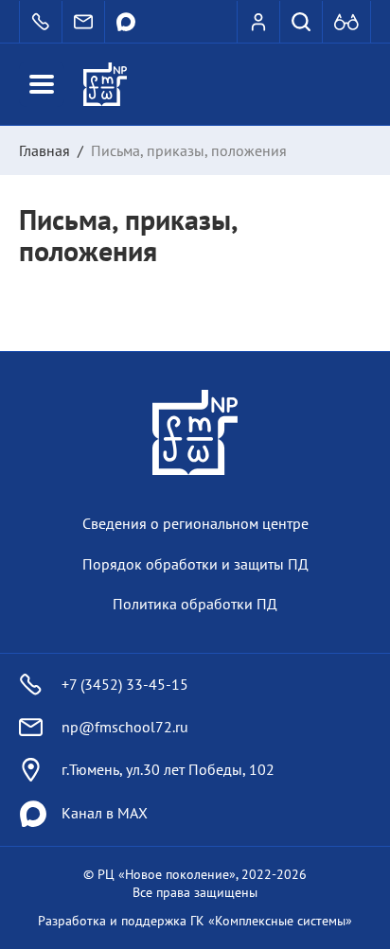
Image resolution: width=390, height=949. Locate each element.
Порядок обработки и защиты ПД (195, 563)
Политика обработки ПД (195, 603)
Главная (44, 150)
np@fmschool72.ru (125, 726)
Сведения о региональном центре (195, 523)
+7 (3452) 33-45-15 (125, 684)
